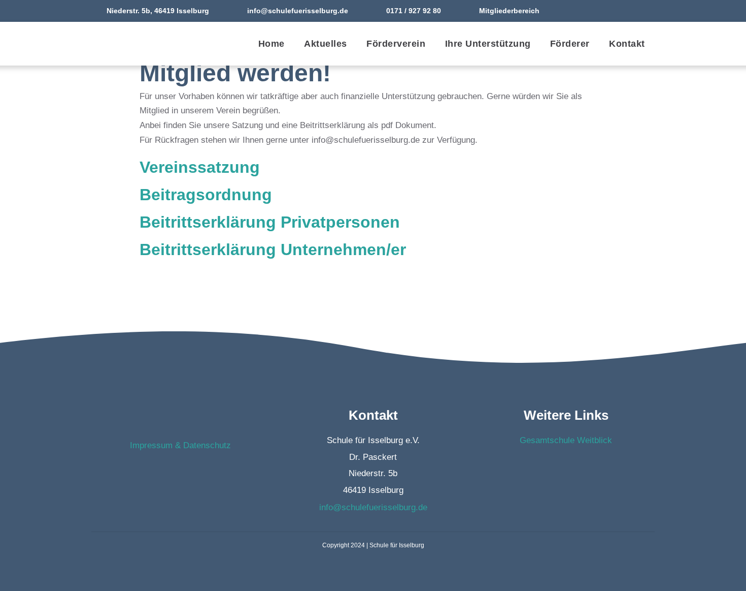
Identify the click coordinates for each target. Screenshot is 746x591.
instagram (190, 472)
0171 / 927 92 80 (413, 11)
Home (271, 44)
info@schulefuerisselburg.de (297, 11)
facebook (170, 472)
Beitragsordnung (206, 194)
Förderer (570, 44)
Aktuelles (325, 44)
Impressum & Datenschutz (180, 445)
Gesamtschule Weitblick (566, 440)
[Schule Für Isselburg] (147, 44)
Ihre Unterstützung (488, 44)
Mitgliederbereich (509, 11)
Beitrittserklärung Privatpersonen (270, 222)
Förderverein (395, 44)
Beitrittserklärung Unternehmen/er (273, 249)
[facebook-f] (626, 10)
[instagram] (646, 10)
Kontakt (627, 44)
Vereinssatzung (200, 167)
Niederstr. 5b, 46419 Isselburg (158, 11)
